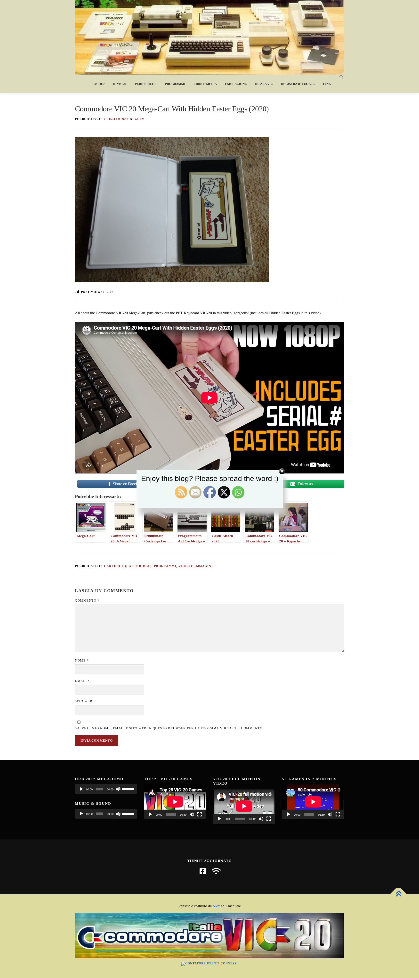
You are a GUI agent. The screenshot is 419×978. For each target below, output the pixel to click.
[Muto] (118, 789)
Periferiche (146, 84)
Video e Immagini (195, 566)
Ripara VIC (264, 84)
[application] (106, 789)
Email (82, 681)
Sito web (83, 701)
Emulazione (236, 84)
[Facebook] (202, 871)
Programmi (175, 84)
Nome (82, 660)
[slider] (128, 788)
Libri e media (205, 84)
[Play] (81, 789)
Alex (216, 906)
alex (140, 119)
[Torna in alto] (398, 894)
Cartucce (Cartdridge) (128, 566)
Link (327, 84)
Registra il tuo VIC (298, 84)
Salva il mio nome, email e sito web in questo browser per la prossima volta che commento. (169, 728)
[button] (339, 77)
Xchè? (99, 84)
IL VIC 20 (120, 84)
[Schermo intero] (199, 814)
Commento (87, 600)
